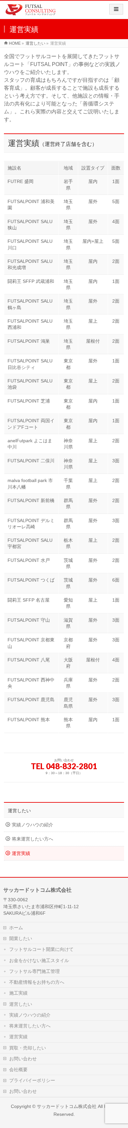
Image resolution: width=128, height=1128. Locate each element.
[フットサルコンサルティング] (30, 11)
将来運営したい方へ (32, 839)
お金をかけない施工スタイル (39, 960)
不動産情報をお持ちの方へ (36, 982)
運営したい (19, 810)
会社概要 (18, 1069)
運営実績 (21, 853)
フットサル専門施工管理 (34, 971)
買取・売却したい (27, 1047)
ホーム (16, 927)
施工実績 (18, 993)
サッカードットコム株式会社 (66, 1106)
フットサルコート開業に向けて (41, 949)
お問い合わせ (23, 1058)
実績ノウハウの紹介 (32, 824)
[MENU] (116, 9)
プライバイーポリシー (32, 1080)
